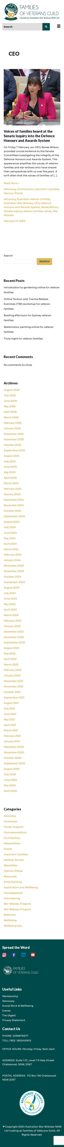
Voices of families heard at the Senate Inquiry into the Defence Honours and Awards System (29, 136)
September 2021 (14, 697)
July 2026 (10, 395)
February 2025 (12, 488)
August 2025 (11, 456)
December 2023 (14, 565)
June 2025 (10, 466)
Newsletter (11, 865)
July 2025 (10, 461)
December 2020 (14, 747)
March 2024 (11, 549)
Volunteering (12, 898)
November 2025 (14, 439)
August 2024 (11, 521)
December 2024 (14, 499)
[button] (59, 26)
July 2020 (10, 774)
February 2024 (13, 554)
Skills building (13, 882)
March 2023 (11, 615)
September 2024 (14, 516)
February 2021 (12, 736)
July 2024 (10, 527)
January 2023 (12, 626)
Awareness (10, 821)
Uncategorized (13, 893)
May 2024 (10, 538)
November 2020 (14, 752)
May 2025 (9, 472)
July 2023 (10, 593)
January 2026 (12, 428)
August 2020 (12, 769)
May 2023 (10, 604)
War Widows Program (17, 903)
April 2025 (10, 477)
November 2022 (14, 637)
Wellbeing (10, 920)
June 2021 (10, 714)
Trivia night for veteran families (23, 338)
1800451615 (24, 1040)
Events (8, 849)
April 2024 (10, 543)
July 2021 (9, 708)
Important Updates (47, 189)
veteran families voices (37, 211)
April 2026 (10, 412)
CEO (36, 203)
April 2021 (10, 725)
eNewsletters (12, 843)
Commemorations (15, 832)
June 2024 (10, 532)
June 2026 (10, 401)
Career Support (13, 827)
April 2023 (10, 609)
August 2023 (11, 587)
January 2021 (12, 741)
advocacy (9, 199)
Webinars (10, 914)
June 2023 (10, 598)
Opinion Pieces (13, 193)
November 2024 (14, 505)
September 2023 (14, 582)
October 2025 (12, 445)
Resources (10, 876)
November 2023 (14, 571)
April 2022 (10, 659)
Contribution (25, 189)
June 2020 (10, 780)
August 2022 (11, 648)
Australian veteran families (33, 199)
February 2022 (12, 670)
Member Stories (14, 860)
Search (8, 255)
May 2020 (10, 785)
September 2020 (14, 763)
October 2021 (12, 692)
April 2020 (10, 791)
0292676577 (20, 1035)
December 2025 (14, 434)
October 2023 (12, 576)
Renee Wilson (49, 207)
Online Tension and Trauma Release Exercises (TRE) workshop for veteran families (27, 304)
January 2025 (12, 494)
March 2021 (11, 730)
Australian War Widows (18, 203)
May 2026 (10, 406)
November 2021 (13, 686)
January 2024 (12, 560)
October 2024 (12, 510)
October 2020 (12, 758)
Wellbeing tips (13, 925)
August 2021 (11, 703)
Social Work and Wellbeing (21, 887)
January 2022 (12, 675)
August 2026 (11, 390)
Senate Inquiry (13, 211)
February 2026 (13, 423)
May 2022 (9, 653)
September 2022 (14, 642)
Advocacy (10, 189)
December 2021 (13, 681)
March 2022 (11, 664)
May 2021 (9, 719)
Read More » (11, 183)
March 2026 (11, 417)
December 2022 (14, 631)
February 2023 (13, 620)
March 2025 (11, 483)
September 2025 (14, 450)
